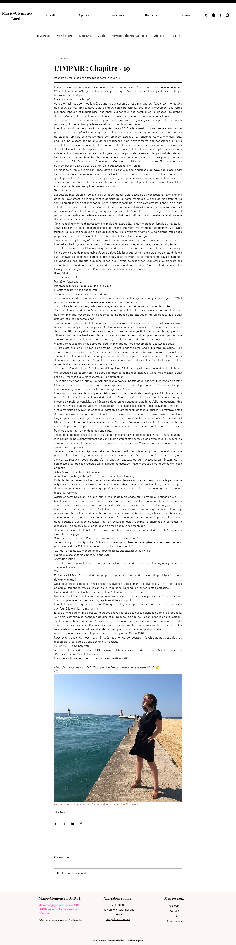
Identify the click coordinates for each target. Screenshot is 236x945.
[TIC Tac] (213, 15)
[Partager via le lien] (81, 823)
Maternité (85, 35)
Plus (173, 35)
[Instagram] (206, 15)
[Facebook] (220, 15)
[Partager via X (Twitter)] (64, 823)
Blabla (101, 35)
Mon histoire (64, 35)
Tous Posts (43, 35)
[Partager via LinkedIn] (72, 823)
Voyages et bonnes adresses (129, 35)
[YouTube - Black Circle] (227, 15)
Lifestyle (159, 35)
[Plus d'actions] (180, 58)
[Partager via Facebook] (55, 823)
